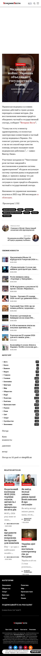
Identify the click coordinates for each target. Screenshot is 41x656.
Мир (21, 388)
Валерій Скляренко (18, 89)
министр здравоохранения (12, 212)
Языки (23, 598)
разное (26, 212)
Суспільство (21, 421)
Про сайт (8, 629)
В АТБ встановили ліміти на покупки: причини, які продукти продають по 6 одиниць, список (22, 328)
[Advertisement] (20, 29)
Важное (21, 368)
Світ (21, 414)
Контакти (23, 629)
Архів (16, 629)
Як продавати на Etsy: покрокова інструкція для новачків (11, 536)
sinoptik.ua (27, 457)
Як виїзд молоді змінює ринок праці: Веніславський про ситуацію (29, 497)
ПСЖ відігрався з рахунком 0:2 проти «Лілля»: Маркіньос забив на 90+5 (24, 289)
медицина (29, 209)
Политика (21, 398)
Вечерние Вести (28, 123)
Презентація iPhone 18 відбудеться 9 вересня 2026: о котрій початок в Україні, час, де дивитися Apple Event (23, 260)
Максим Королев (13, 523)
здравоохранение (9, 209)
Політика (21, 401)
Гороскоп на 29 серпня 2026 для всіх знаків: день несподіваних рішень (22, 337)
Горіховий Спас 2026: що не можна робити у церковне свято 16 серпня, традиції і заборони (22, 309)
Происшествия (21, 404)
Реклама (32, 629)
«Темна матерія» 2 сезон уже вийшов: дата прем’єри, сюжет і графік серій (24, 269)
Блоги (21, 365)
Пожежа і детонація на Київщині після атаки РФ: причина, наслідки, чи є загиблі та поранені (24, 319)
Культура (21, 385)
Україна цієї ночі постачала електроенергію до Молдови (29, 550)
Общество (21, 391)
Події (21, 395)
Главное (21, 375)
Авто (21, 362)
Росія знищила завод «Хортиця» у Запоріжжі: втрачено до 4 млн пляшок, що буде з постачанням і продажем (24, 280)
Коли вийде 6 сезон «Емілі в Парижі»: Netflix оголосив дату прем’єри (24, 347)
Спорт (21, 418)
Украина (34, 212)
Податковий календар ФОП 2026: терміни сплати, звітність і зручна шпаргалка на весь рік (11, 499)
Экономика (20, 64)
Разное (21, 408)
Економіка (21, 381)
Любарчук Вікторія (27, 519)
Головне (21, 378)
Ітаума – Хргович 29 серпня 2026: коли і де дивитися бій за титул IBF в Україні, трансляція (24, 298)
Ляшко (20, 209)
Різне (21, 411)
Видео (21, 372)
